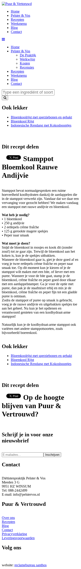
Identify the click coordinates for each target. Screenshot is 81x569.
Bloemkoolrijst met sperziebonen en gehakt (41, 117)
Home (15, 47)
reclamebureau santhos (30, 565)
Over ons (8, 518)
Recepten (17, 71)
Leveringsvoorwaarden (18, 538)
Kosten (25, 63)
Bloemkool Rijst (22, 121)
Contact (16, 84)
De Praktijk (28, 55)
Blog (14, 79)
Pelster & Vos (20, 51)
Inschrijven (52, 454)
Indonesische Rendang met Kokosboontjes (41, 125)
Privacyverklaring (14, 534)
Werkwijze (27, 59)
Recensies (27, 67)
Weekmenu (19, 75)
